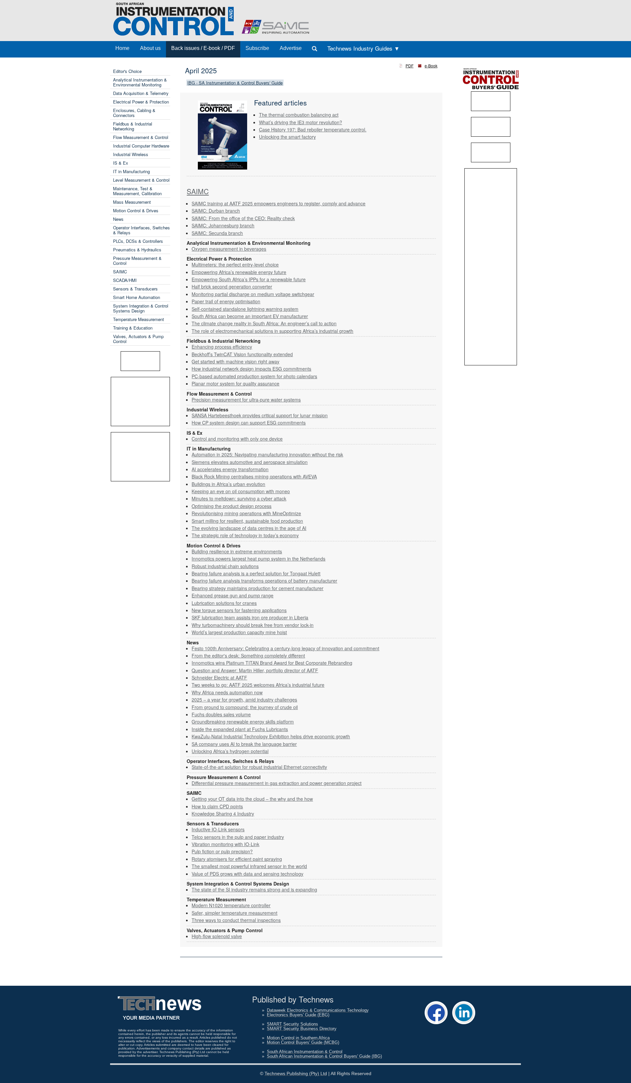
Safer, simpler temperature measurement (234, 913)
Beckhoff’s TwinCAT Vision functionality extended (242, 354)
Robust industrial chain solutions (225, 566)
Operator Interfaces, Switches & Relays (141, 230)
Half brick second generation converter (232, 286)
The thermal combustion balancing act (299, 114)
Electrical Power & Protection (141, 102)
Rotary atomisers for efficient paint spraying (237, 859)
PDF (409, 65)
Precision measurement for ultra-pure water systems (246, 399)
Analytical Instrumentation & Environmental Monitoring (140, 82)
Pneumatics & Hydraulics (137, 249)
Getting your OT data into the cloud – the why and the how (252, 798)
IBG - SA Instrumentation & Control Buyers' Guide (235, 83)
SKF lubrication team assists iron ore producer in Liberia (250, 617)
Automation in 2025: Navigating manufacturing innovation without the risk (267, 454)
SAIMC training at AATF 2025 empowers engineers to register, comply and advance (278, 203)
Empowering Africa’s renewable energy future (239, 272)
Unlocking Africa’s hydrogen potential (230, 751)
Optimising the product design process (231, 506)
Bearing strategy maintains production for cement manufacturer (257, 588)
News (118, 219)
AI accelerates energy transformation (230, 469)
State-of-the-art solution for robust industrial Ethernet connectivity (259, 767)
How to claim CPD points (217, 806)
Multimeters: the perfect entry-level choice (235, 264)
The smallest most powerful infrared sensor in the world (249, 866)
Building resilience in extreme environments (237, 551)
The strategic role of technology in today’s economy (245, 535)
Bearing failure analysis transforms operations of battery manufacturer (264, 580)
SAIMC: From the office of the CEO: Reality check (243, 218)
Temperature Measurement (138, 319)
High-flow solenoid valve (217, 936)
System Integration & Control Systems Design (140, 308)
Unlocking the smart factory (287, 136)
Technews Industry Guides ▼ (363, 48)
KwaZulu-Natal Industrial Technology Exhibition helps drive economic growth (271, 736)
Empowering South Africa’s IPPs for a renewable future (249, 279)
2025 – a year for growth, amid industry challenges (244, 699)
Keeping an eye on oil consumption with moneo (241, 491)
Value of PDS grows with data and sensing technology (247, 873)
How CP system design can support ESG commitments (249, 422)
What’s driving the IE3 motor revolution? (300, 122)
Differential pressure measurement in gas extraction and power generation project (277, 783)
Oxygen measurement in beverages (229, 248)
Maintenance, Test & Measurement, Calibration (137, 190)
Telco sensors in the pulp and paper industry (238, 837)
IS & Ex (120, 163)
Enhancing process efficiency (222, 346)
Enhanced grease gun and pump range (232, 595)
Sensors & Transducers (135, 289)
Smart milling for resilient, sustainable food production (247, 521)
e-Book (431, 65)
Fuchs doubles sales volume (221, 714)
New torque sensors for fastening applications (239, 610)
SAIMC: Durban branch (216, 210)
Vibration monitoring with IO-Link (225, 844)
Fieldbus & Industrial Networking (132, 126)
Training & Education (132, 328)
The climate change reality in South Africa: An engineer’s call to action (264, 323)
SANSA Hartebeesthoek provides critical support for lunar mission (260, 415)
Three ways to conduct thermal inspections (236, 920)
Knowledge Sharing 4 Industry (223, 813)
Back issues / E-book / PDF (203, 48)
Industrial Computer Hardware (141, 146)
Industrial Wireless (130, 154)
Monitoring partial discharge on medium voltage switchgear (253, 294)
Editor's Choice (127, 71)
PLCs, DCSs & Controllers (138, 241)
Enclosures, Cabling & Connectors (134, 112)
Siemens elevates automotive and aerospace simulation (250, 462)
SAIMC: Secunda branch (217, 233)
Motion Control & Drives (135, 210)
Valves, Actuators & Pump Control (138, 338)
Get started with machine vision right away (235, 361)
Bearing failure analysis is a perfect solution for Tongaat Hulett (256, 573)
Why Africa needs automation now (227, 692)
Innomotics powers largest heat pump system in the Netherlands (258, 558)
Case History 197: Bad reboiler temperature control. (312, 129)
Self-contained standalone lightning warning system (245, 309)
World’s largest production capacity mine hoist (239, 632)
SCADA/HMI (125, 280)
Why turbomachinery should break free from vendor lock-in (253, 625)
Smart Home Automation (136, 297)
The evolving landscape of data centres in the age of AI (249, 528)
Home (122, 48)
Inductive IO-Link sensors (218, 829)
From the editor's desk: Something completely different (248, 655)
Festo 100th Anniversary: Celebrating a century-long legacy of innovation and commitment (285, 648)
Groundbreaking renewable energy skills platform (243, 721)
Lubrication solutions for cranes (224, 603)
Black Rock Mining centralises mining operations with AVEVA (254, 476)
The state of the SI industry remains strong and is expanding (254, 889)
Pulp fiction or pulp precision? (222, 851)
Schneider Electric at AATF (219, 677)
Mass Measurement (132, 202)
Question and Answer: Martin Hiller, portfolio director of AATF (255, 670)
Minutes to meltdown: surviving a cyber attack (239, 498)
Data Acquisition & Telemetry (141, 93)
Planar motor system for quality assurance (235, 383)
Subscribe (257, 48)
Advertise (291, 48)
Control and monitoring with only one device (237, 438)
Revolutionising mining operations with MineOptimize (246, 513)
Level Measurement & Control (141, 180)
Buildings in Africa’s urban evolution (228, 484)
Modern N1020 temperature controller (231, 905)
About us (150, 48)
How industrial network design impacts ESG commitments (251, 368)
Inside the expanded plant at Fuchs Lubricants (240, 729)
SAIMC (120, 271)
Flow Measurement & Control (140, 137)
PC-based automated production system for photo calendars (254, 376)
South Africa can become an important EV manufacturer (250, 316)
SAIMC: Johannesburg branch (223, 225)
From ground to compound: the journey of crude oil (245, 707)
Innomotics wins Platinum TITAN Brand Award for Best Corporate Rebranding (272, 662)
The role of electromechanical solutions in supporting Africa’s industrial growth (272, 331)
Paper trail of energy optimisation (226, 301)
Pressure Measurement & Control (137, 260)
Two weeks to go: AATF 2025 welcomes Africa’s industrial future (258, 684)
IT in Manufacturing (131, 171)
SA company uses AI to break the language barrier (244, 744)
